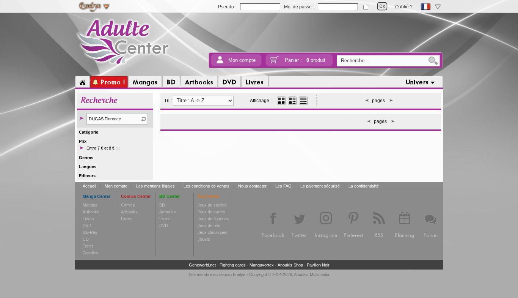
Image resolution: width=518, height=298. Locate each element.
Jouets (204, 239)
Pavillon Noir (318, 265)
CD (86, 239)
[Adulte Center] (123, 65)
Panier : (305, 60)
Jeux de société (212, 205)
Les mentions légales (155, 186)
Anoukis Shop (290, 265)
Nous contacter (252, 186)
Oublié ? (404, 6)
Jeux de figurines (213, 218)
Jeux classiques (213, 232)
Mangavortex (262, 265)
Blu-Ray (90, 232)
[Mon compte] (220, 62)
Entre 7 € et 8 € (103, 148)
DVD (87, 225)
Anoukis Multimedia (311, 274)
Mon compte (242, 60)
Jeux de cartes (211, 212)
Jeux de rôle (209, 225)
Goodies (90, 253)
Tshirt (88, 246)
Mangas (90, 205)
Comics (128, 205)
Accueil (89, 186)
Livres (88, 218)
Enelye (239, 274)
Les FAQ (283, 186)
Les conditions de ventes (206, 186)
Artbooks (91, 212)
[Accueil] (82, 82)
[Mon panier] (274, 62)
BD (162, 205)
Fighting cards (233, 265)
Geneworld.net (202, 265)
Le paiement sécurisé (320, 186)
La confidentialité (363, 186)
